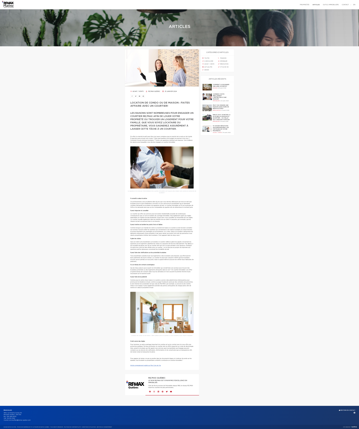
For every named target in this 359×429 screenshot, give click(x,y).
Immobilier (223, 61)
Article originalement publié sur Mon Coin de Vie (145, 365)
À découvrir (208, 61)
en (354, 4)
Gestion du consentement (104, 427)
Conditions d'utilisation (89, 427)
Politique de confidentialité (72, 427)
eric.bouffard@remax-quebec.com (20, 420)
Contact (345, 4)
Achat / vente (138, 91)
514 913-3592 (11, 418)
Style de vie (224, 67)
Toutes (206, 58)
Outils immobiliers (331, 4)
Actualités (208, 67)
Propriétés (304, 4)
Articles (316, 4)
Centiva (354, 426)
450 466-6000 (11, 416)
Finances (223, 58)
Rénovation (224, 64)
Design (206, 70)
